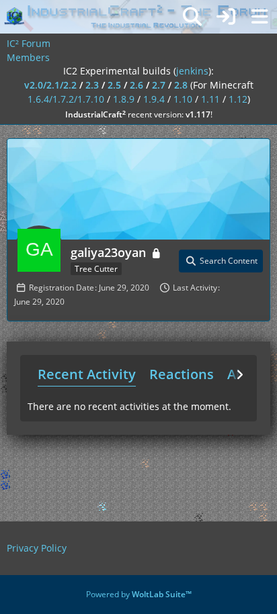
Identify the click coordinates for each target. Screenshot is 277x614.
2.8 (181, 85)
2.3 (92, 85)
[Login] (225, 17)
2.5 (114, 85)
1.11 (210, 99)
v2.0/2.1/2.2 (50, 85)
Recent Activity (87, 374)
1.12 (238, 99)
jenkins (192, 70)
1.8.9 (123, 99)
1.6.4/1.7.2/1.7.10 (66, 99)
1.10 (182, 99)
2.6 (136, 85)
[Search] (192, 16)
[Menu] (259, 16)
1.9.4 (154, 99)
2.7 (158, 85)
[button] (221, 261)
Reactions (181, 374)
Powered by (139, 594)
